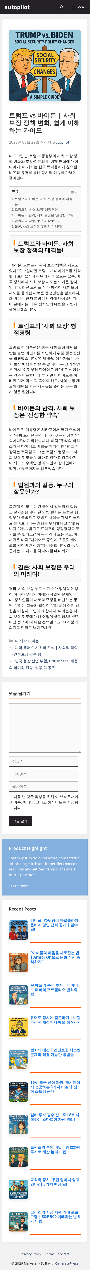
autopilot (17, 7)
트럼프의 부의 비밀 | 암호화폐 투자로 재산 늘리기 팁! (55, 1149)
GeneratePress (67, 1263)
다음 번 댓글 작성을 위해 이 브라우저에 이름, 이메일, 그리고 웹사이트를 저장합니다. (46, 802)
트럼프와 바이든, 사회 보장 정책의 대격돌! (43, 201)
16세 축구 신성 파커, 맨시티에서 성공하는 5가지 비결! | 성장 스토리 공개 (55, 1087)
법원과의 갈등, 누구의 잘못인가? (38, 220)
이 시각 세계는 (27, 640)
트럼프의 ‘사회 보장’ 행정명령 (36, 209)
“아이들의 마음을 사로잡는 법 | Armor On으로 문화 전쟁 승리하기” (55, 957)
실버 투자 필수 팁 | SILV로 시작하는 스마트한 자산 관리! (54, 1117)
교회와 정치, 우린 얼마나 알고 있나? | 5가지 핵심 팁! (55, 1181)
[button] (62, 7)
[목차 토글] (71, 192)
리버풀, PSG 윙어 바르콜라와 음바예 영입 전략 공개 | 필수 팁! (54, 925)
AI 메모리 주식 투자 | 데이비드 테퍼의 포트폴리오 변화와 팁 (54, 989)
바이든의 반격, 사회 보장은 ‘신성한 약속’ (44, 215)
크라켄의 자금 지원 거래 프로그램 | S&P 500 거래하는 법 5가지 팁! (55, 1216)
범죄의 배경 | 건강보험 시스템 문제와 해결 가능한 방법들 (55, 1052)
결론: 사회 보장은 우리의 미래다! (38, 226)
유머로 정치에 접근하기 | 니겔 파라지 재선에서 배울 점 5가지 (55, 1019)
